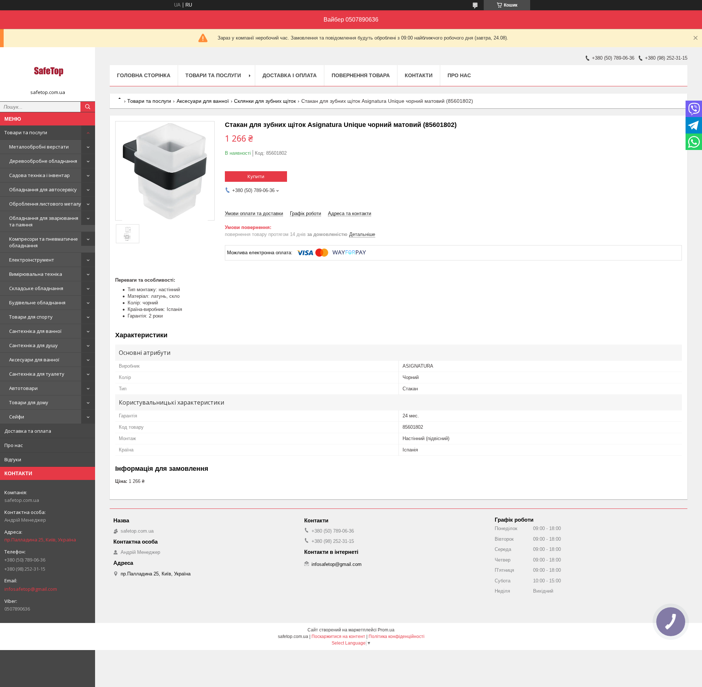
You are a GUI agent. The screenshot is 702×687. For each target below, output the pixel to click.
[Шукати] (87, 106)
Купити (256, 176)
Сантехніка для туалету (36, 374)
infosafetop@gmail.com (30, 589)
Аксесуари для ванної (34, 359)
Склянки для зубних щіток (265, 101)
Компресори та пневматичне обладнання (43, 242)
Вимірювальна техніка (35, 274)
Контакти (419, 75)
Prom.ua (386, 629)
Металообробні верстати (39, 146)
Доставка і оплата (290, 75)
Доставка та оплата (27, 431)
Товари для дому (28, 402)
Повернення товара (361, 75)
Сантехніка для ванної (35, 331)
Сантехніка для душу (33, 345)
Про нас (13, 445)
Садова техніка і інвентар (39, 175)
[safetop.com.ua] (47, 71)
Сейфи (16, 416)
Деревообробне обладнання (43, 161)
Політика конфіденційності (396, 636)
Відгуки (12, 459)
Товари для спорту (31, 317)
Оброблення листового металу (45, 203)
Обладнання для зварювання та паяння (43, 221)
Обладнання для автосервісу (43, 189)
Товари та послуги (25, 132)
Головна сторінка (143, 75)
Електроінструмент (31, 259)
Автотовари (23, 388)
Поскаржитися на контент (338, 636)
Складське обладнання (36, 288)
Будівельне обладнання (37, 302)
